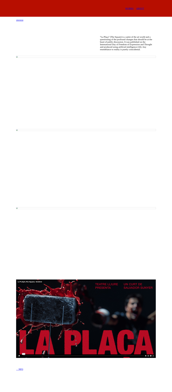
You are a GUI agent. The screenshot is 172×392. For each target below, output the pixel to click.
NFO (19, 369)
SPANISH (19, 20)
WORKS (129, 8)
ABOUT (140, 8)
